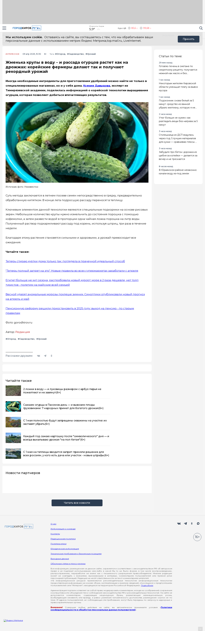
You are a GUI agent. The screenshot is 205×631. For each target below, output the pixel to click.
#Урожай (91, 54)
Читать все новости (77, 502)
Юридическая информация (65, 548)
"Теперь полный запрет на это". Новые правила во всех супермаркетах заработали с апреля (72, 270)
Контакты (55, 534)
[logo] (18, 526)
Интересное (12, 54)
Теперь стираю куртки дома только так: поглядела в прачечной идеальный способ (65, 261)
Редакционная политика (63, 539)
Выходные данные (60, 558)
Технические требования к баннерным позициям (76, 553)
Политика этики (58, 543)
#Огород (60, 54)
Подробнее (147, 585)
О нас (53, 524)
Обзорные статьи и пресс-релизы (68, 563)
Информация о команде (63, 529)
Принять (188, 39)
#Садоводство (75, 54)
